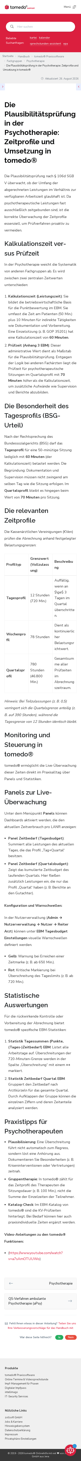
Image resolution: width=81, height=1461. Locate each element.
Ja (59, 1337)
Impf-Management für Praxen (22, 1383)
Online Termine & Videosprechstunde (26, 1379)
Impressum (11, 1434)
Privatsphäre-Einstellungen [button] (20, 1439)
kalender (44, 38)
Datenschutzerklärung (17, 1430)
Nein (71, 1337)
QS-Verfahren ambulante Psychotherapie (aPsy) (27, 1301)
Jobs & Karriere (13, 1422)
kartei (33, 38)
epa (65, 43)
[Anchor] (73, 248)
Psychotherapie (61, 1283)
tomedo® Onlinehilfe (36, 1453)
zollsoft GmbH (13, 1417)
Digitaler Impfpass (15, 1388)
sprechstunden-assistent (45, 43)
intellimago (11, 1392)
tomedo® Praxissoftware (20, 1375)
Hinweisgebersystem (17, 1426)
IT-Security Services (16, 1396)
